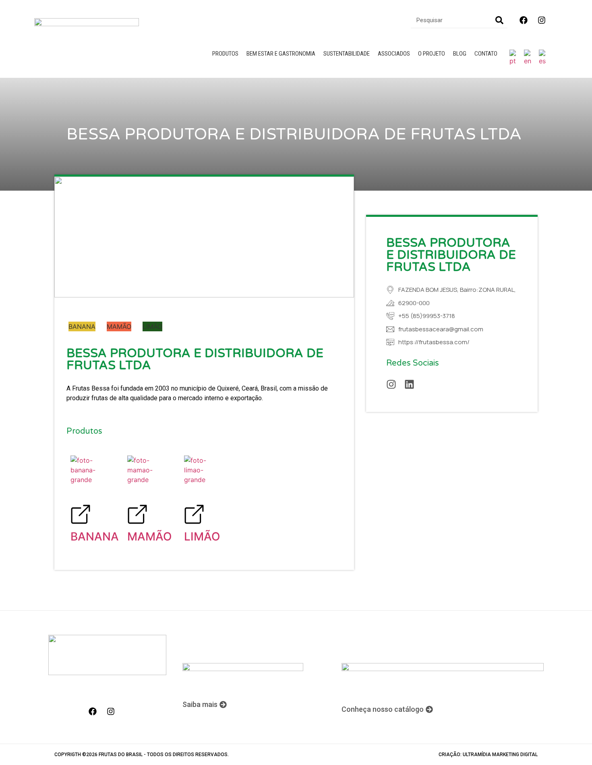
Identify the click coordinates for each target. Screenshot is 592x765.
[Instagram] (542, 20)
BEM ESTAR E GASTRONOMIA (280, 53)
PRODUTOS (225, 53)
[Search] (499, 20)
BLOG (459, 53)
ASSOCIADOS (394, 53)
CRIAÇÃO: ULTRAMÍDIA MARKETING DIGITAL (488, 754)
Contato (485, 53)
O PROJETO (431, 53)
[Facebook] (523, 20)
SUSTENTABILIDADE (346, 53)
